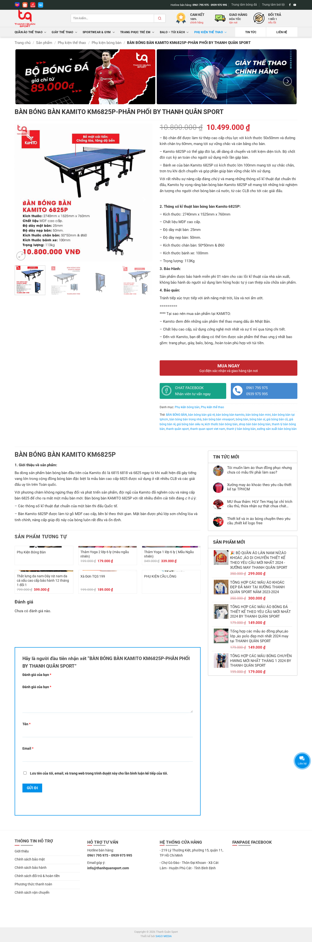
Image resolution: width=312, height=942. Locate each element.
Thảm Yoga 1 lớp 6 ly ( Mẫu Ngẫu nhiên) (169, 554)
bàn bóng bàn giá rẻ (201, 414)
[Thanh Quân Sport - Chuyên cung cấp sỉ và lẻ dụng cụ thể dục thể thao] (39, 18)
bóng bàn (242, 419)
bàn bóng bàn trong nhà (185, 419)
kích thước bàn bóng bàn (221, 424)
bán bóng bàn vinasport (218, 419)
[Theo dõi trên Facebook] (290, 5)
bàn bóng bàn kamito (230, 414)
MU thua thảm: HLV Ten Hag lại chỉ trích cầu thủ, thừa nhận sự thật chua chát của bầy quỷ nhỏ (259, 503)
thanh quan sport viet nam (207, 429)
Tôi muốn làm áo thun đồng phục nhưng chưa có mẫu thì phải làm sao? (259, 470)
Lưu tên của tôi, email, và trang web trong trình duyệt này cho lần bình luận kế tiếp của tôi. (99, 773)
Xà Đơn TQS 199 (92, 576)
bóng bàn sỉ (257, 419)
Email (27, 748)
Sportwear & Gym (97, 32)
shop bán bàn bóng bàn (255, 424)
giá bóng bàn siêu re (190, 424)
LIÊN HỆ (281, 32)
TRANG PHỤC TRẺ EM (135, 32)
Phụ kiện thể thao (208, 32)
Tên (26, 724)
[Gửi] (160, 18)
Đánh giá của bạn (36, 675)
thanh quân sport (177, 429)
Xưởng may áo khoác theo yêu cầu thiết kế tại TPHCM (259, 487)
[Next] (287, 81)
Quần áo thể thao (28, 32)
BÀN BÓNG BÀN (176, 414)
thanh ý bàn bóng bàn (241, 429)
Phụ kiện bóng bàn (106, 43)
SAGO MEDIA (164, 936)
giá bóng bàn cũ (277, 419)
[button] (20, 255)
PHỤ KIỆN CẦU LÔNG (160, 576)
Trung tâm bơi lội (273, 4)
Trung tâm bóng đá (244, 4)
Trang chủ (22, 43)
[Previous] (23, 200)
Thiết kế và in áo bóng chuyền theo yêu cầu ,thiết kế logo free (258, 521)
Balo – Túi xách (172, 32)
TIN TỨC (250, 32)
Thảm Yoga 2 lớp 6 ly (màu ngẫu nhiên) (104, 554)
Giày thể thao (62, 32)
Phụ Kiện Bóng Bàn (31, 552)
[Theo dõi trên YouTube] (294, 5)
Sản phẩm (44, 43)
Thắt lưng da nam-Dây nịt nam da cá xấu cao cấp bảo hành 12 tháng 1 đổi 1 (43, 580)
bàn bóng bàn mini (258, 414)
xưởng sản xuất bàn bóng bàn (277, 429)
